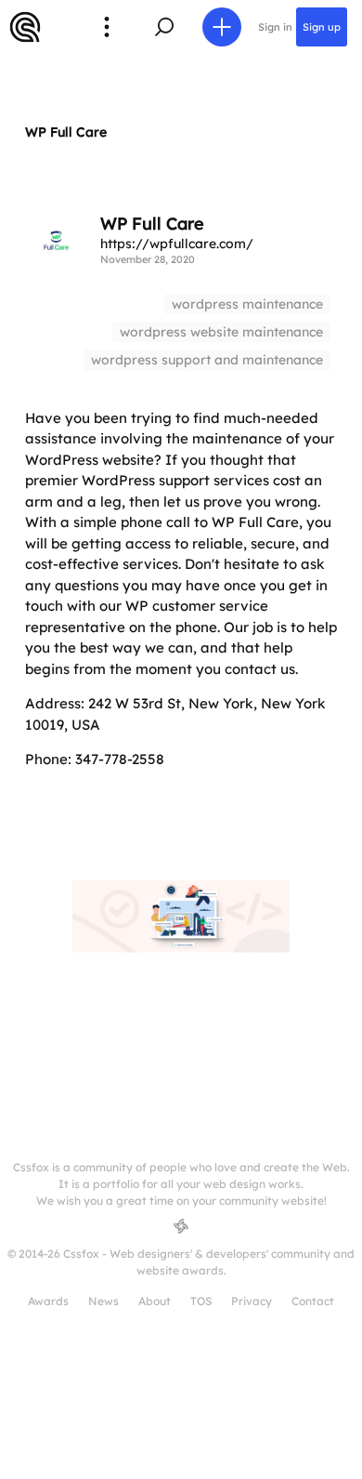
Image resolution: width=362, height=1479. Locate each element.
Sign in (275, 26)
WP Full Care (66, 132)
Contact (312, 1301)
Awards (48, 1301)
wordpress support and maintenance (207, 359)
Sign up (322, 26)
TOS (201, 1301)
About (154, 1301)
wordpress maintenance (247, 304)
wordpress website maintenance (221, 332)
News (103, 1301)
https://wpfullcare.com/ (176, 243)
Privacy (251, 1301)
